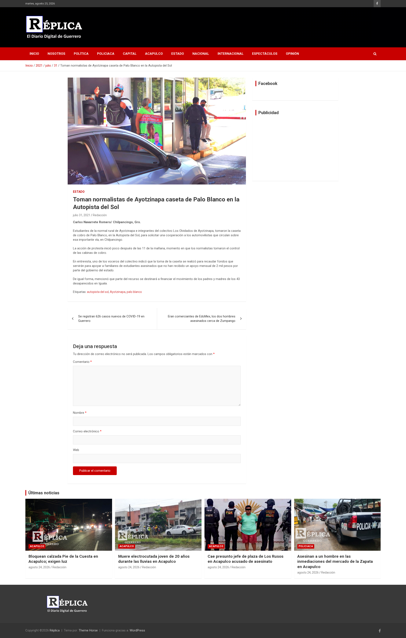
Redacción (100, 215)
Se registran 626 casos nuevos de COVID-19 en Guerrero (111, 318)
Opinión (292, 54)
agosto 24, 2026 (39, 567)
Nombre (79, 413)
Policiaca (105, 54)
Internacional (231, 54)
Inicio (34, 54)
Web (76, 450)
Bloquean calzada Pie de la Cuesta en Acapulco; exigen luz (63, 559)
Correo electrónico (87, 431)
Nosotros (56, 54)
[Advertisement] (295, 148)
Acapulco (154, 54)
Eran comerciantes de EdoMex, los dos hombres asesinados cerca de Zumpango (201, 318)
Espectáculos (264, 54)
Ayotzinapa (117, 292)
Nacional (200, 54)
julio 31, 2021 (81, 215)
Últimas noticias (43, 492)
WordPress (137, 630)
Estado (177, 54)
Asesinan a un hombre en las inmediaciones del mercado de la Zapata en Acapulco (335, 561)
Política (81, 54)
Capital (130, 54)
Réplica (55, 630)
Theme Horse (88, 630)
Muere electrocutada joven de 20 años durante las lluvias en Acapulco (153, 559)
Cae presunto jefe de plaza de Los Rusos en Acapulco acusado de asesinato (245, 559)
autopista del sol (98, 292)
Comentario (82, 362)
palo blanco (134, 292)
